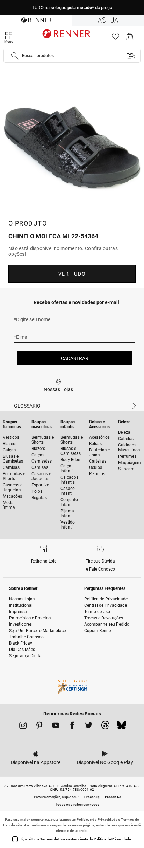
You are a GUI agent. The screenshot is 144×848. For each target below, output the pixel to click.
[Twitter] (88, 726)
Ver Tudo (72, 274)
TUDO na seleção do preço (72, 7)
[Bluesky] (121, 727)
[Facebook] (72, 726)
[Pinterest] (39, 726)
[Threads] (105, 727)
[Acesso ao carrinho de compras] (129, 38)
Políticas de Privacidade (97, 819)
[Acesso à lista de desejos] (115, 38)
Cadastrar (74, 358)
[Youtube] (55, 726)
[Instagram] (23, 726)
